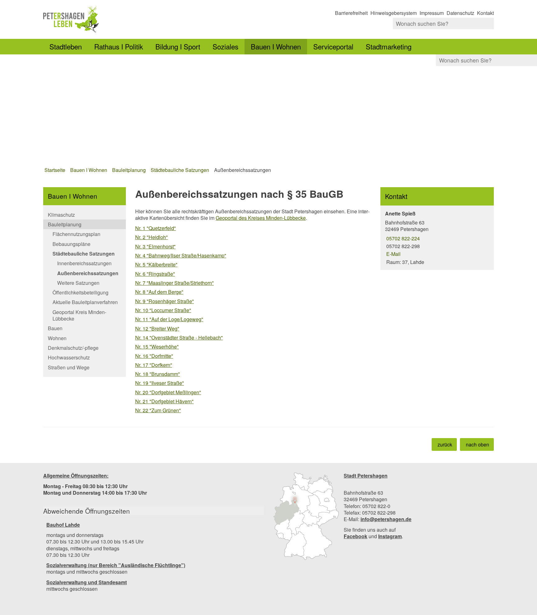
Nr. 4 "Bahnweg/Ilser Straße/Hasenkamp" (180, 255)
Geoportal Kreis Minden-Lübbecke (79, 315)
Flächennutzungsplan (76, 234)
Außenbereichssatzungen (242, 169)
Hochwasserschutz (69, 357)
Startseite (54, 169)
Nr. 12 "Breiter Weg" (157, 328)
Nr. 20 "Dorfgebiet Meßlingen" (168, 392)
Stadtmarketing (388, 46)
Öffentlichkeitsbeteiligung (80, 292)
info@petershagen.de (385, 519)
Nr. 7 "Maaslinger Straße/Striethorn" (174, 282)
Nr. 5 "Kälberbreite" (156, 264)
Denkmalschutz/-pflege (73, 347)
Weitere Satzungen (78, 282)
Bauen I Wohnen (276, 46)
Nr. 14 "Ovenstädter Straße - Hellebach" (179, 337)
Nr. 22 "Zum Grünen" (158, 410)
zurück (445, 444)
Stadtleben (65, 46)
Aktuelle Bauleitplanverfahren (85, 302)
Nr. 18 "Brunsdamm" (157, 373)
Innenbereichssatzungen (84, 263)
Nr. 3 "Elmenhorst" (155, 246)
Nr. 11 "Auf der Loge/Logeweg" (169, 319)
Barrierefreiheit (351, 12)
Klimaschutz (61, 214)
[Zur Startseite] (153, 19)
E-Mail (393, 253)
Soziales (225, 46)
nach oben (477, 444)
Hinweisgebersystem (393, 12)
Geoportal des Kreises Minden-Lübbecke (261, 217)
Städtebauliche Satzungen (180, 169)
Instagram (390, 536)
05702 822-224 (402, 238)
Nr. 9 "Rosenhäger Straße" (164, 301)
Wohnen (57, 338)
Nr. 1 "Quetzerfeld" (155, 228)
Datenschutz (460, 12)
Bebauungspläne (71, 243)
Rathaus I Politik (118, 46)
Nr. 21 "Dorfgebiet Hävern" (164, 401)
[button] (306, 516)
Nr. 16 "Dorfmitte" (154, 355)
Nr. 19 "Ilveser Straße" (159, 382)
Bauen (55, 328)
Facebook (355, 536)
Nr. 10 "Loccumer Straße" (163, 310)
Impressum (432, 12)
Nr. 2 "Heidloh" (151, 237)
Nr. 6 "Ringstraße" (155, 273)
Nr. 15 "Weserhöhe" (157, 346)
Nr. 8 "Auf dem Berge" (159, 291)
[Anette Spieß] (437, 237)
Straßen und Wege (69, 367)
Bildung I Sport (177, 46)
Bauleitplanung (129, 169)
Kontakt (485, 12)
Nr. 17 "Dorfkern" (153, 364)
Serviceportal (333, 46)
